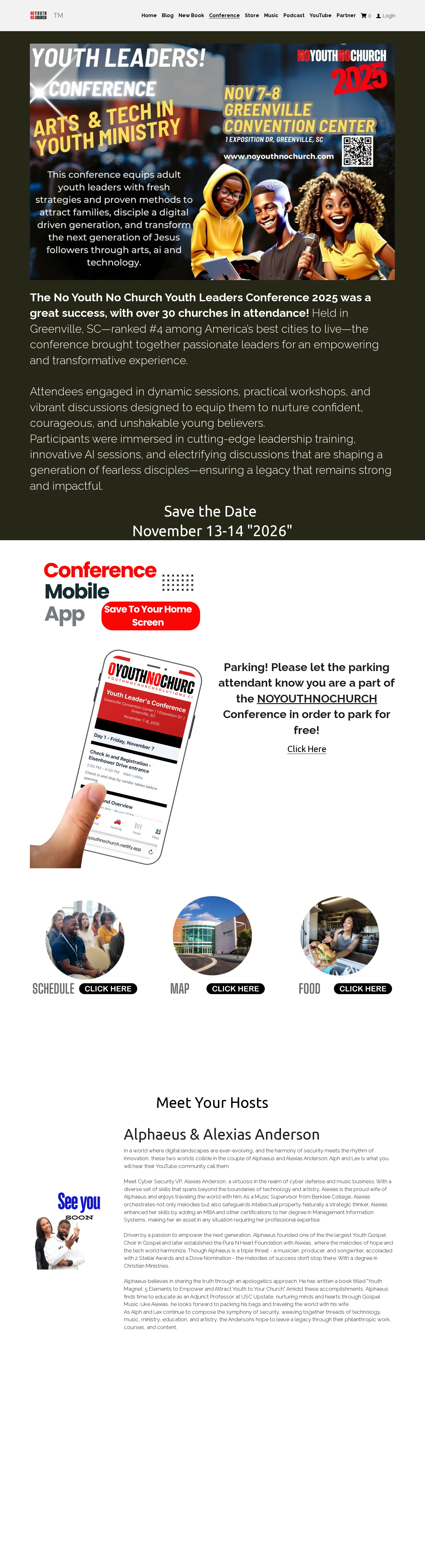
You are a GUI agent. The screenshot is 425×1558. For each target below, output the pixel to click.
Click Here (306, 749)
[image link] (118, 710)
